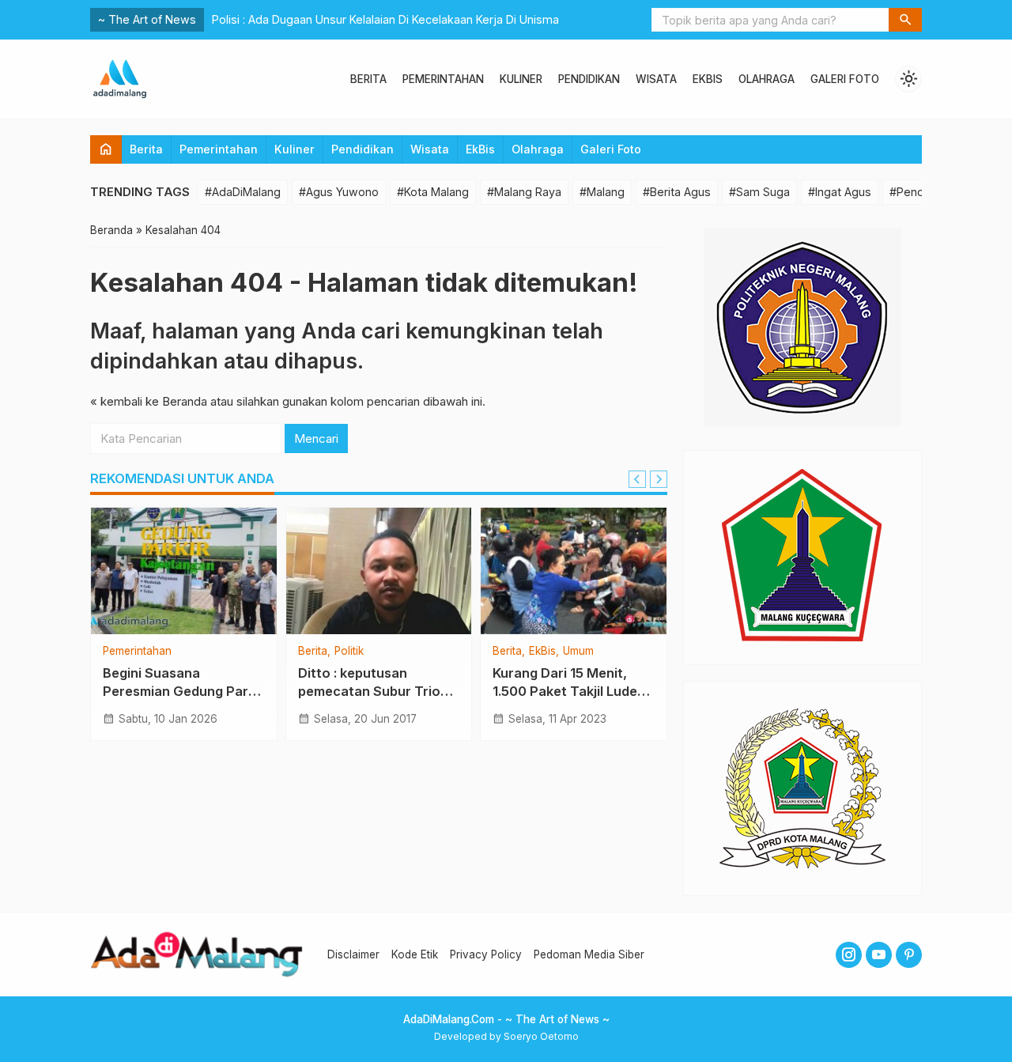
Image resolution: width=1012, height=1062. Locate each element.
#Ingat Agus (839, 191)
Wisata (656, 79)
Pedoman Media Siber (589, 954)
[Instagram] (849, 955)
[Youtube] (879, 955)
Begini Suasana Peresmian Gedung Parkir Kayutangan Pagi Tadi (183, 691)
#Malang (602, 191)
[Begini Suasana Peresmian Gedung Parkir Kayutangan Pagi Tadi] (184, 571)
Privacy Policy (486, 954)
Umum (578, 651)
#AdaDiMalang (243, 191)
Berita (368, 79)
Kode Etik (414, 954)
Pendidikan (589, 79)
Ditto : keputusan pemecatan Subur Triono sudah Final (377, 691)
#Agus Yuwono (339, 191)
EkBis (708, 79)
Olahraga (766, 79)
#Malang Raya (524, 191)
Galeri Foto (844, 79)
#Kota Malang (433, 191)
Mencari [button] (316, 438)
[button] (905, 20)
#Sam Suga (759, 191)
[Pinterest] (909, 955)
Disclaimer (353, 954)
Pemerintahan (443, 79)
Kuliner (521, 79)
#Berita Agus (677, 191)
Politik (349, 651)
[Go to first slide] (658, 479)
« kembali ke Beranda (148, 401)
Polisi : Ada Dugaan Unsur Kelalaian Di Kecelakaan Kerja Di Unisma (385, 19)
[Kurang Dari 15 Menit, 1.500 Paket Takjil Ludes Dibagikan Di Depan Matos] (573, 571)
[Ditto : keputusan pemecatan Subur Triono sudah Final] (379, 571)
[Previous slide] (637, 479)
